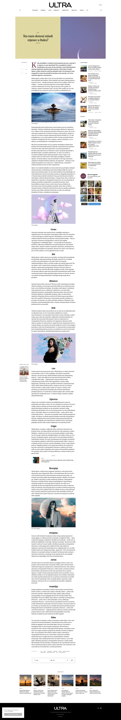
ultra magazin (62, 652)
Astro (38, 32)
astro (45, 651)
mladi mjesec (43, 652)
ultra (57, 652)
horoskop (55, 651)
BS (87, 10)
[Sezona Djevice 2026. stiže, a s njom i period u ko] (91, 198)
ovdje (11, 711)
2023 (41, 651)
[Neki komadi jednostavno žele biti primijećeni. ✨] (91, 184)
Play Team (69, 712)
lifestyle (59, 651)
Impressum (60, 716)
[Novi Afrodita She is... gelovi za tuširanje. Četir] (98, 198)
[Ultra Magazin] (60, 5)
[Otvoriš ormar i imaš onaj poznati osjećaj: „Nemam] (83, 191)
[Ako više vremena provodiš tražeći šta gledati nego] (83, 184)
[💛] (83, 198)
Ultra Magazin (24, 62)
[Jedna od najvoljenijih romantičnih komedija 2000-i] (91, 191)
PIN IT (54, 107)
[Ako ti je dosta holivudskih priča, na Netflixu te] (98, 191)
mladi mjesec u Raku (51, 652)
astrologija (49, 651)
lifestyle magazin (66, 651)
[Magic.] (98, 184)
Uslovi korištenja (60, 714)
